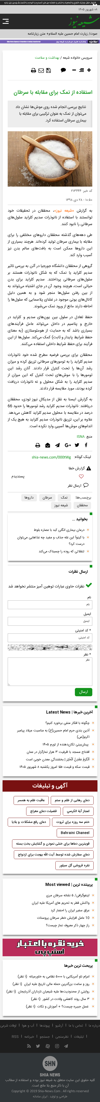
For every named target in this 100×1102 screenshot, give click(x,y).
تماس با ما (76, 1026)
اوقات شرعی (8, 1026)
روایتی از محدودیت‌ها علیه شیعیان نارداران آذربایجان (47, 991)
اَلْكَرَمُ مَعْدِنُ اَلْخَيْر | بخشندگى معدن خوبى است (57, 759)
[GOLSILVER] (50, 947)
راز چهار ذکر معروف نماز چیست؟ (67, 925)
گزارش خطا (77, 468)
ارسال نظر (75, 486)
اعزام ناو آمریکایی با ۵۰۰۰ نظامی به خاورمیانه (53, 976)
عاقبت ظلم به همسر (31, 800)
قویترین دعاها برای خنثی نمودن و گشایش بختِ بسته (52, 844)
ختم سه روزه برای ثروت (72, 822)
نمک (64, 498)
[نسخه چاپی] (33, 70)
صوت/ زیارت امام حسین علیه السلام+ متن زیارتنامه (62, 34)
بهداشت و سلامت (47, 58)
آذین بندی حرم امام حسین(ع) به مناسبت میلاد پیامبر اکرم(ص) (53, 734)
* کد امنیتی (83, 630)
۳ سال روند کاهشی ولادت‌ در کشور (60, 999)
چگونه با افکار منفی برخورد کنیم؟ (67, 723)
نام (89, 597)
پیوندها (45, 1026)
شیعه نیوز (64, 211)
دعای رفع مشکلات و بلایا (29, 822)
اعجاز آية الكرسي (78, 811)
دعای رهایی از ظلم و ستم (72, 800)
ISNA (81, 437)
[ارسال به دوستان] (41, 70)
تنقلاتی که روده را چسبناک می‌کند (61, 551)
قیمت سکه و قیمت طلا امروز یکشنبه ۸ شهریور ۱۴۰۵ (54, 767)
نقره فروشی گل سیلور (74, 865)
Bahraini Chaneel (75, 833)
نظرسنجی (61, 1037)
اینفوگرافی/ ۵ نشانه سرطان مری (67, 895)
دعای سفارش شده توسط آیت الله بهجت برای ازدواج (53, 855)
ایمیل (87, 614)
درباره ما (94, 1026)
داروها (29, 498)
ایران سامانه (40, 1096)
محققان (82, 505)
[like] (50, 477)
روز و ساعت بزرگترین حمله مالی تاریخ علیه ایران (51, 984)
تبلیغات (79, 1037)
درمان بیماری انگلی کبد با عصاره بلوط (59, 530)
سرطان (47, 498)
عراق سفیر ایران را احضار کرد (70, 910)
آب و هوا (28, 1026)
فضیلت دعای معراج (43, 811)
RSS (15, 1037)
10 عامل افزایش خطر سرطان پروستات (63, 918)
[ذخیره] (48, 70)
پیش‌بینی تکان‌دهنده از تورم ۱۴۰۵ (66, 744)
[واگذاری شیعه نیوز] (50, 41)
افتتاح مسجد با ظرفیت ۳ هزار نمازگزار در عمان (58, 752)
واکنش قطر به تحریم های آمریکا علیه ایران (60, 903)
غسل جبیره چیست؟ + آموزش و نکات (57, 1006)
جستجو (45, 1037)
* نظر (87, 654)
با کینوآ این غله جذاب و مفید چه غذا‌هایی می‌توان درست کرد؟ (50, 541)
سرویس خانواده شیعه (77, 58)
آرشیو (59, 1026)
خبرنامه (29, 1037)
